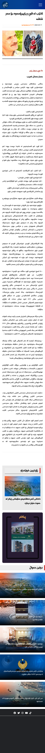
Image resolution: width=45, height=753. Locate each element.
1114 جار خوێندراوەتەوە (27, 25)
